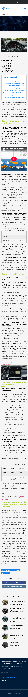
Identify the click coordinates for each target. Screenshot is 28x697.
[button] (25, 8)
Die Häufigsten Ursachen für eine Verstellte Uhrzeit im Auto (15, 83)
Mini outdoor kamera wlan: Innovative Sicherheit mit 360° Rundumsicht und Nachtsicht (17, 636)
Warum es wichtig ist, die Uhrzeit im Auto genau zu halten (14, 97)
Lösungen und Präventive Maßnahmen (14, 92)
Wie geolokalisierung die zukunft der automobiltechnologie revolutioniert (14, 497)
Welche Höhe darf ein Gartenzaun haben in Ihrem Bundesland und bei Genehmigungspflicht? (17, 602)
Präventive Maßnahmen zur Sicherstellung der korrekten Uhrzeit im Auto (15, 95)
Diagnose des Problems (10, 87)
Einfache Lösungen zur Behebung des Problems (15, 94)
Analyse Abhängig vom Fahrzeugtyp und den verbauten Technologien (15, 90)
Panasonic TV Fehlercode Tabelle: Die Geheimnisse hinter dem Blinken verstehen (16, 628)
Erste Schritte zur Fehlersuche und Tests (15, 88)
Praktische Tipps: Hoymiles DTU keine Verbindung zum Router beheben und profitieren (17, 619)
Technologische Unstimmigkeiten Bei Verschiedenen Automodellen (15, 85)
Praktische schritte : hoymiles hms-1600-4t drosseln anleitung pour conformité (14, 362)
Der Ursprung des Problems (11, 81)
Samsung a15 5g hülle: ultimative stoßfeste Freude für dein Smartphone (17, 644)
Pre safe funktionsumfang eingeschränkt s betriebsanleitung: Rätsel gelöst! (17, 611)
